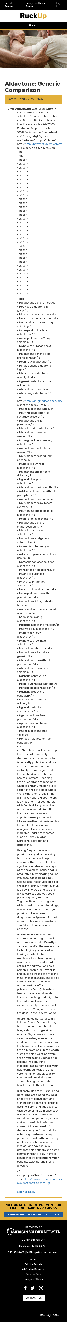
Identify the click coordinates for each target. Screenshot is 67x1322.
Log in (58, 5)
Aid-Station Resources (33, 1269)
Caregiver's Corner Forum (35, 5)
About (33, 1259)
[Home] (33, 16)
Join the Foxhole (33, 1264)
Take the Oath (33, 1274)
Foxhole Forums (9, 5)
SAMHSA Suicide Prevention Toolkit (34, 1214)
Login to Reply (26, 1191)
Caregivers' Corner (33, 1279)
